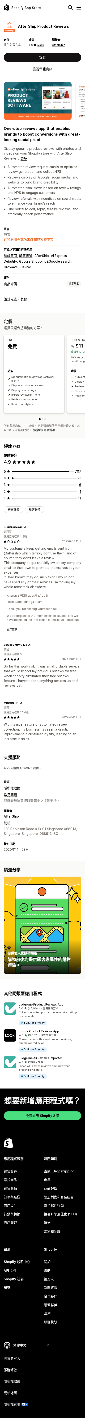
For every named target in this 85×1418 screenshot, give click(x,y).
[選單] (78, 7)
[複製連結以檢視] (25, 527)
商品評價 (10, 284)
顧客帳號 (25, 256)
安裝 (42, 57)
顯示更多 (12, 629)
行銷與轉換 (12, 1214)
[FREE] (40, 419)
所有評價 (34, 509)
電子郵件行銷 (54, 1205)
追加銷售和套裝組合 (59, 1197)
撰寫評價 (13, 509)
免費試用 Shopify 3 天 (43, 1116)
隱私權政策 (12, 788)
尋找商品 (10, 1180)
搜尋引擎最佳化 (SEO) (60, 1214)
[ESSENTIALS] (42, 419)
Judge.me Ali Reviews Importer (40, 1058)
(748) (40, 45)
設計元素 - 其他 (15, 299)
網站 (7, 823)
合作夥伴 (50, 1296)
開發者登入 (12, 1358)
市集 (47, 1180)
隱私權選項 (12, 1404)
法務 (47, 1313)
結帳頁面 (10, 256)
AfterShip (58, 45)
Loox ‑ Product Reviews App (39, 1031)
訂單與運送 (12, 1197)
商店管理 (10, 1223)
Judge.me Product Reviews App (41, 1004)
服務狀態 (50, 1322)
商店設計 (10, 1205)
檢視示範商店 (42, 69)
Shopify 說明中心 (17, 1262)
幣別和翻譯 (52, 1231)
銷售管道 (10, 1171)
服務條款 (10, 1370)
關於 (47, 1262)
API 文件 (10, 1270)
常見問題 (10, 795)
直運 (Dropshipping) (60, 1171)
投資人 (49, 1279)
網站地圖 (10, 1393)
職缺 (47, 1270)
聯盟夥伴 (50, 1305)
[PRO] (45, 419)
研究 (7, 1287)
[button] (42, 1013)
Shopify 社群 (14, 1279)
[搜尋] (70, 7)
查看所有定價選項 (43, 430)
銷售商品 (10, 1188)
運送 (47, 1223)
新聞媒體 (50, 1287)
